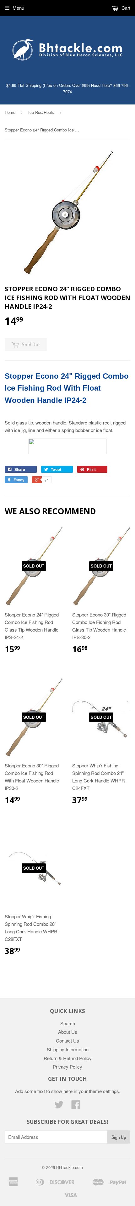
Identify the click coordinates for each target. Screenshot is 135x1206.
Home (10, 112)
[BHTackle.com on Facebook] (76, 1106)
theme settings (104, 1091)
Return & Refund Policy (68, 1058)
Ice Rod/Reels (41, 112)
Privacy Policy (67, 1066)
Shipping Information (68, 1049)
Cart (125, 7)
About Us (67, 1031)
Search (67, 1023)
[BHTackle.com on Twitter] (59, 1106)
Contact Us (67, 1040)
